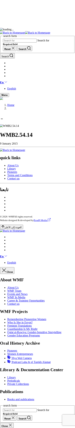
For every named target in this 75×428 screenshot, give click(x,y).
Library (11, 168)
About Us (13, 165)
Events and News (17, 294)
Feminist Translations (19, 325)
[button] (3, 82)
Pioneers (12, 171)
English (11, 88)
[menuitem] (41, 165)
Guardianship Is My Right (22, 328)
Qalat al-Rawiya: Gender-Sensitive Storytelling (34, 332)
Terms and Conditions (20, 175)
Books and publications (20, 399)
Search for (43, 40)
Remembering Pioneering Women (26, 319)
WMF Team (14, 290)
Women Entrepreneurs (20, 353)
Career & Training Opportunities (26, 300)
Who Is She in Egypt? (20, 322)
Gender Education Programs (23, 335)
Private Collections (18, 383)
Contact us (13, 178)
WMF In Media (16, 297)
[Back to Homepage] (25, 32)
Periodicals (13, 380)
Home (10, 105)
